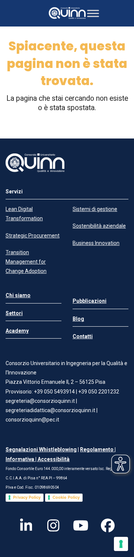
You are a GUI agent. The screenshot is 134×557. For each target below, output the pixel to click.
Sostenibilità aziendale (99, 226)
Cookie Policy (66, 497)
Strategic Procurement (33, 236)
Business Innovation (96, 243)
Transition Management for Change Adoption (26, 261)
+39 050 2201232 (98, 392)
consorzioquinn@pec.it (32, 420)
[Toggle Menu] (93, 13)
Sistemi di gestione (95, 209)
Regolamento (97, 449)
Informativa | (22, 459)
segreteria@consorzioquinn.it (40, 401)
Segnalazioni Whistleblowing (41, 449)
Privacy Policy (27, 497)
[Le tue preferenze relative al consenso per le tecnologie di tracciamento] (121, 544)
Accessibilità (54, 459)
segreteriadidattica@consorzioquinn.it (51, 410)
